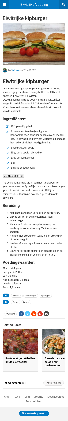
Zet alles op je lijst (13, 176)
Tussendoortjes (55, 396)
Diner (15, 302)
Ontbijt (7, 396)
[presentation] (60, 352)
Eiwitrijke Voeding (34, 4)
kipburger (45, 295)
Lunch (26, 302)
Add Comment (54, 383)
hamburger (30, 295)
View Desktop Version (35, 413)
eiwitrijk (17, 295)
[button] (4, 4)
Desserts (38, 396)
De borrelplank (34, 401)
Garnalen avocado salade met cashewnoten (56, 362)
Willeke (16, 70)
